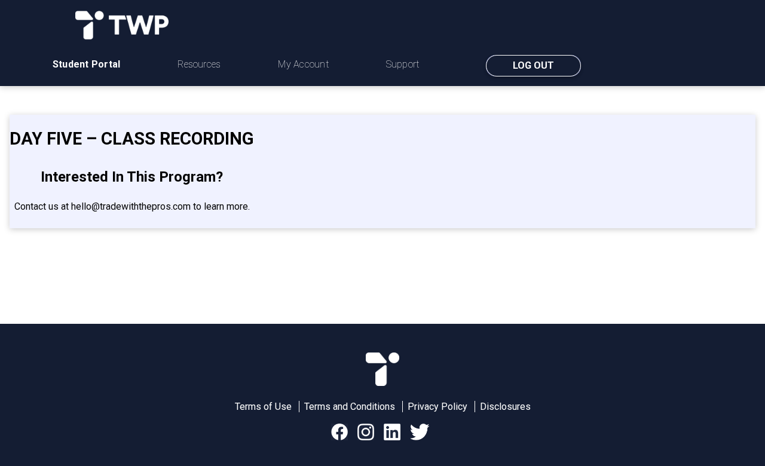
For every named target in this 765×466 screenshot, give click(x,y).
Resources (199, 64)
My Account (303, 64)
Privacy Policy (437, 406)
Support (403, 64)
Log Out (533, 65)
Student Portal (86, 64)
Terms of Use (263, 406)
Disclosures (505, 406)
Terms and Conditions (349, 406)
